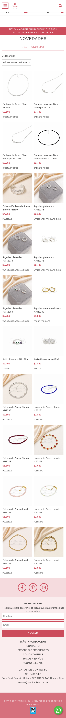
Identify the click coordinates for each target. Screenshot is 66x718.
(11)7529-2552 (33, 674)
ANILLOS (6, 369)
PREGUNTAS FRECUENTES (33, 650)
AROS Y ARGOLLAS (42, 321)
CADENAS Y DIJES (10, 117)
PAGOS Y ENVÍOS (33, 658)
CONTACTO (33, 646)
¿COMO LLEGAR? (33, 663)
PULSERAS (7, 219)
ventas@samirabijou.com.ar (33, 682)
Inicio (25, 47)
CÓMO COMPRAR (33, 654)
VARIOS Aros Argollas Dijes (47, 219)
